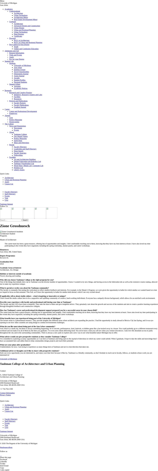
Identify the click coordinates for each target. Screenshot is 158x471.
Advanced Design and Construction (27, 26)
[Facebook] (51, 218)
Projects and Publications (18, 101)
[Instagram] (6, 218)
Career (7, 109)
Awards (17, 78)
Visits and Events (15, 55)
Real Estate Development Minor (25, 20)
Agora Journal (19, 76)
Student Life (9, 61)
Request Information (16, 53)
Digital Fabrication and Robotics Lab (27, 161)
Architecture (18, 13)
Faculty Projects (20, 103)
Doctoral (12, 38)
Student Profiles (19, 80)
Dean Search (18, 151)
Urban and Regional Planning (25, 30)
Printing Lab (18, 168)
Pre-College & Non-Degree (19, 45)
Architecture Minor (21, 17)
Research (8, 90)
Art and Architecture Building (25, 159)
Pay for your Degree (16, 59)
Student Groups (19, 70)
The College (9, 124)
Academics (9, 9)
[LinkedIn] (17, 218)
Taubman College (20, 134)
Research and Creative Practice (20, 93)
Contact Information (7, 393)
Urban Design (19, 28)
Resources (17, 99)
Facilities (17, 97)
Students (12, 63)
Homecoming (14, 122)
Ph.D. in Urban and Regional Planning (28, 42)
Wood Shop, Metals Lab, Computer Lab (28, 166)
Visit (6, 198)
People (11, 145)
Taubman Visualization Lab (24, 164)
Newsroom (18, 128)
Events (16, 130)
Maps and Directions (21, 143)
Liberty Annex (19, 170)
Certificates (18, 36)
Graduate (12, 22)
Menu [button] (2, 1)
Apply (11, 57)
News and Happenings (17, 126)
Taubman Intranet (6, 204)
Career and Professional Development (23, 111)
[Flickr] (29, 218)
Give (11, 118)
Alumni (7, 116)
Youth (16, 47)
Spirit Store (18, 141)
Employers (13, 113)
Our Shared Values (21, 136)
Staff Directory (10, 194)
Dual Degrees (19, 34)
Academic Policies (20, 88)
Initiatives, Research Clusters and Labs (28, 95)
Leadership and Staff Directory (25, 149)
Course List (9, 184)
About (11, 132)
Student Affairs (14, 84)
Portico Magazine (15, 120)
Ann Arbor (18, 68)
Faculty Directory (20, 147)
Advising (17, 86)
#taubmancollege (6, 447)
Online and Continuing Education (26, 49)
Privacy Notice (5, 395)
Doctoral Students (20, 82)
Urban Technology (21, 15)
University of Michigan (22, 65)
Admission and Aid (12, 51)
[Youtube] (40, 218)
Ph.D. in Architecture (21, 40)
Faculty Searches (20, 153)
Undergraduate (14, 11)
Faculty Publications (21, 105)
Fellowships (18, 155)
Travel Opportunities (21, 72)
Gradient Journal (20, 107)
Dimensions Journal (21, 74)
